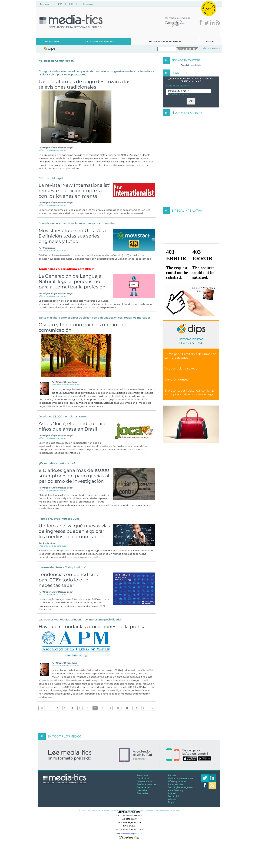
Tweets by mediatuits (191, 65)
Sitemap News (117, 810)
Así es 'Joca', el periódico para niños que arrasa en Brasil (72, 426)
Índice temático (104, 810)
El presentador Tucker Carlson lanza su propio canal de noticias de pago (189, 392)
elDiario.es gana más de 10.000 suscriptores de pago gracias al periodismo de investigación (74, 475)
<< (41, 708)
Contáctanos (87, 4)
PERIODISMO (52, 41)
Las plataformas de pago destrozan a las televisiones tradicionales (84, 84)
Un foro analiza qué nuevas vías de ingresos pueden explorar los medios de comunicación (74, 531)
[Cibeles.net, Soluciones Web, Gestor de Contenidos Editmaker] (129, 838)
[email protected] (127, 833)
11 (127, 708)
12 (135, 708)
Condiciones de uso (178, 94)
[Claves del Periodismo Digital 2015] (191, 300)
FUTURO (210, 41)
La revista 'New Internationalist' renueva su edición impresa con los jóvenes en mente (74, 190)
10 (118, 708)
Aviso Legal (175, 810)
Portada (82, 810)
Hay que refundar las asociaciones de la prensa (92, 626)
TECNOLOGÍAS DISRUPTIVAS (165, 41)
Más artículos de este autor (53, 150)
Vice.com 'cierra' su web (180, 368)
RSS (71, 4)
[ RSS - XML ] (139, 810)
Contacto (138, 833)
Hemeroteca (92, 810)
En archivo (44, 4)
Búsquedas (128, 810)
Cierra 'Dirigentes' (176, 379)
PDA (60, 4)
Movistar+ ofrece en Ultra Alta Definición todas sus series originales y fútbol (72, 236)
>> (152, 708)
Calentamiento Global (100, 41)
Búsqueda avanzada (211, 48)
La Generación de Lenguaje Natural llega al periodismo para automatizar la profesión (72, 281)
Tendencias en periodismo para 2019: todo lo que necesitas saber (69, 580)
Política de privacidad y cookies (157, 810)
